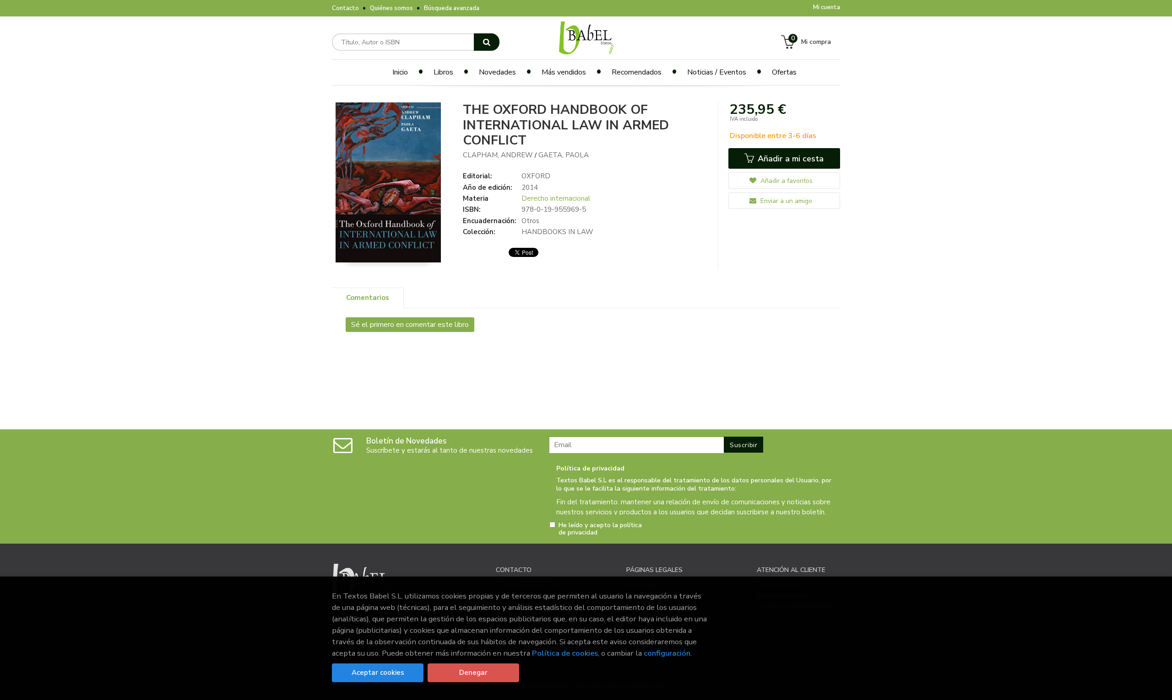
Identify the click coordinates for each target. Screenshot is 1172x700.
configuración (667, 653)
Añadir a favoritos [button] (786, 180)
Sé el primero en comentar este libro (410, 325)
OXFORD (535, 176)
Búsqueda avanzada (451, 8)
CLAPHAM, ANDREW (499, 155)
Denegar (473, 672)
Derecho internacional (555, 198)
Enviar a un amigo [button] (785, 201)
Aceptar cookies (378, 672)
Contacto (345, 8)
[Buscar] (486, 42)
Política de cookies (565, 653)
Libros (443, 72)
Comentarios (367, 297)
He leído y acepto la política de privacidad (600, 529)
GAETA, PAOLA (563, 155)
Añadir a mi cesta (789, 158)
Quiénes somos (391, 8)
